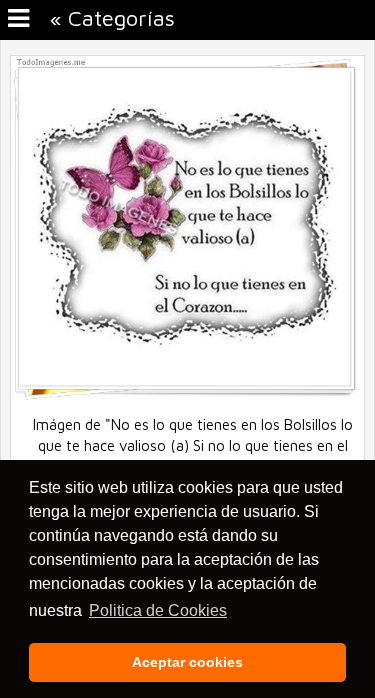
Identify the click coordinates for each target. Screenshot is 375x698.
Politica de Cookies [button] (158, 610)
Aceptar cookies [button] (187, 662)
